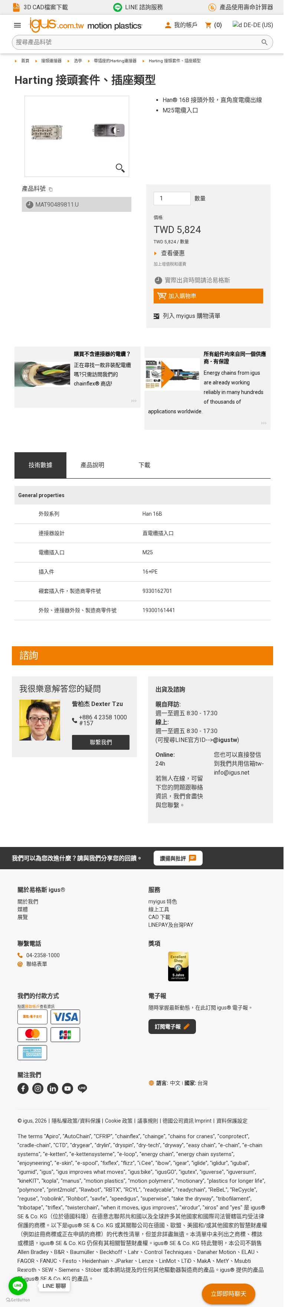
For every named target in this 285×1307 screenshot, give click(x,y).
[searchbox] (136, 42)
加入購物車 (176, 298)
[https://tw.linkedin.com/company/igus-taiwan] (52, 1088)
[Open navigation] (17, 25)
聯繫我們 (101, 742)
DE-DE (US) (258, 25)
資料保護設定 (232, 1121)
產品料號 (34, 188)
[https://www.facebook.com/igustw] (23, 1088)
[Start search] (264, 42)
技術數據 (40, 465)
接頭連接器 (51, 61)
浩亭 (78, 61)
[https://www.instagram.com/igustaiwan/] (37, 1088)
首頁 (25, 61)
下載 (144, 465)
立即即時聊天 (228, 1293)
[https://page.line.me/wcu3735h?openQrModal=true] (82, 1088)
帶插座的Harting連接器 (115, 61)
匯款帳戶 (32, 1007)
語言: (168, 1083)
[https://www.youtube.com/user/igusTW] (67, 1088)
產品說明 (92, 465)
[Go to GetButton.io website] (18, 1300)
